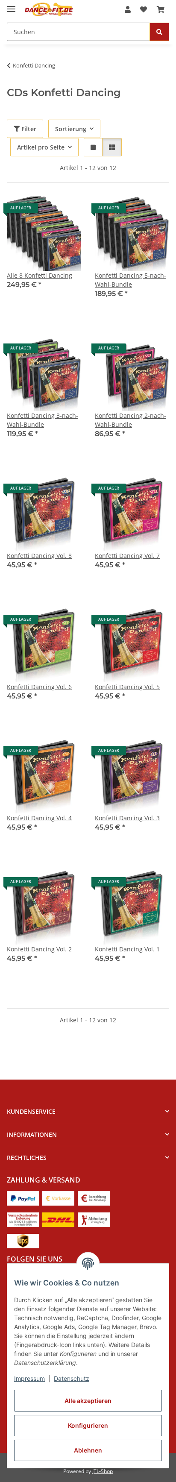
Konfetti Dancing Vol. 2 (39, 949)
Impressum (29, 1378)
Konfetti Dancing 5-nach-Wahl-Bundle (130, 279)
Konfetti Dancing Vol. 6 (39, 687)
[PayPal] (23, 1198)
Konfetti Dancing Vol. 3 (127, 818)
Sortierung (70, 129)
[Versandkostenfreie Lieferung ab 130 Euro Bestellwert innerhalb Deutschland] (23, 1219)
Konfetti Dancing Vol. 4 (39, 818)
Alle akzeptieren (88, 1400)
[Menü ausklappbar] (11, 5)
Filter (28, 129)
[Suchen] (159, 32)
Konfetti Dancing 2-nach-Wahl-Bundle (130, 419)
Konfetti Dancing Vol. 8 (39, 556)
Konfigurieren (88, 1425)
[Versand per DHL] (58, 1219)
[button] (127, 9)
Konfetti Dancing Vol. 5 (127, 687)
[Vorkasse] (58, 1198)
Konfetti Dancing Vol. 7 (127, 556)
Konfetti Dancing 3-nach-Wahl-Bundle (42, 419)
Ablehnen (88, 1450)
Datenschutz (71, 1378)
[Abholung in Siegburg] (94, 1219)
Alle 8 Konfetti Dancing (39, 275)
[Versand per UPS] (23, 1240)
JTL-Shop (102, 1471)
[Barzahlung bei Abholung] (94, 1198)
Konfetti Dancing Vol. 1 (127, 949)
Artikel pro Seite (41, 147)
